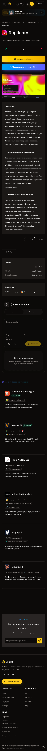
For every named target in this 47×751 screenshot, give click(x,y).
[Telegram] (8, 674)
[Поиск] (27, 4)
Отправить (35, 344)
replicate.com (37, 271)
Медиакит (28, 697)
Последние (33, 312)
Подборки (5, 702)
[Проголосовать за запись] (6, 48)
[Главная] (9, 3)
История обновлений (9, 736)
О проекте (5, 717)
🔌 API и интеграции (12, 292)
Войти (40, 4)
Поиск (4, 693)
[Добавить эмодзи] (14, 343)
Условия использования (10, 728)
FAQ (26, 706)
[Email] (13, 674)
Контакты (28, 702)
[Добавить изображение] (8, 343)
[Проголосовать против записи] (40, 48)
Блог (27, 693)
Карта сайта (6, 732)
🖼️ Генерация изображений (30, 292)
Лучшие (14, 312)
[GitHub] (3, 674)
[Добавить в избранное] (26, 239)
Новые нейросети (8, 697)
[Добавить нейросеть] (32, 4)
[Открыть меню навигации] (4, 4)
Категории (16, 23)
